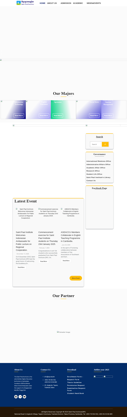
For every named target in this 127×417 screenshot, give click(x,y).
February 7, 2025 (44, 248)
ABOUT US (52, 3)
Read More (19, 115)
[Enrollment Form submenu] (82, 376)
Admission (66, 3)
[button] (63, 51)
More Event (76, 278)
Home (42, 3)
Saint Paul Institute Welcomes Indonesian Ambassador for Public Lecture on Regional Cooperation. (24, 241)
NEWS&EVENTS (94, 3)
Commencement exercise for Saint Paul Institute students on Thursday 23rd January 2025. (48, 238)
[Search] (105, 144)
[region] (63, 31)
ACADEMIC (78, 3)
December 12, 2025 (23, 254)
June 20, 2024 (66, 245)
